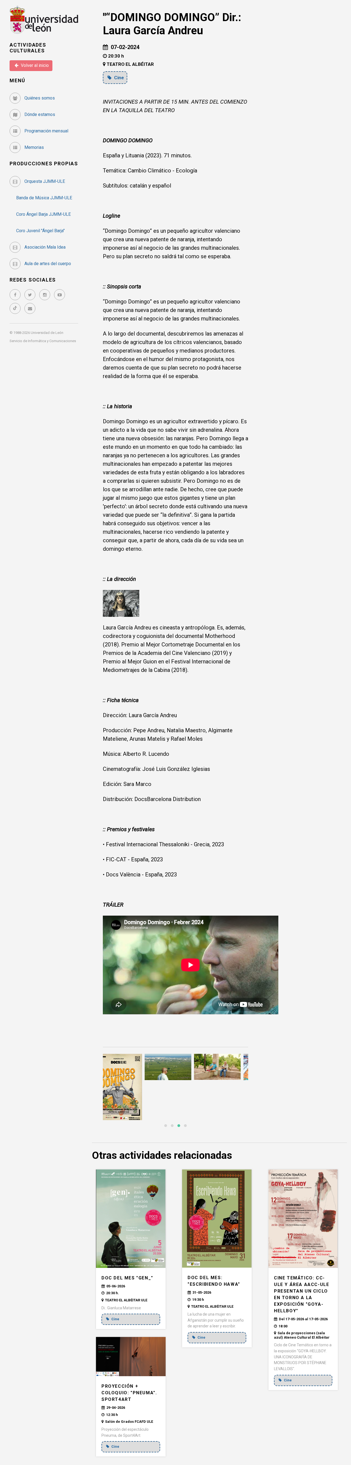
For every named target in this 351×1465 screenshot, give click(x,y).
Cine (118, 77)
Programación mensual (45, 131)
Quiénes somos (39, 98)
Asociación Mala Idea (44, 247)
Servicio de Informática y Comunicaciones (43, 341)
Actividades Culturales (28, 48)
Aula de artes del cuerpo (47, 263)
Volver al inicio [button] (34, 65)
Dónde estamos (39, 114)
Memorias (33, 147)
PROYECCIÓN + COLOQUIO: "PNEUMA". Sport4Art (129, 1393)
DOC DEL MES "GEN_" (127, 1278)
